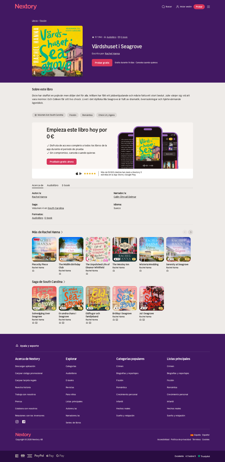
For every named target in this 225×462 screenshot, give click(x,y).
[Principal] (208, 6)
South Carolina (56, 208)
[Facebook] (24, 422)
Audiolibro (37, 217)
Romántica (87, 115)
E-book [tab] (66, 185)
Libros (35, 21)
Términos (196, 439)
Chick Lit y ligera (106, 115)
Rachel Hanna (112, 53)
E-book (48, 217)
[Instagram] (17, 422)
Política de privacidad (181, 439)
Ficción (43, 21)
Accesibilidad (163, 439)
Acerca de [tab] (37, 185)
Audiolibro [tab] (52, 185)
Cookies (206, 439)
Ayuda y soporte (29, 346)
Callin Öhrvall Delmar (125, 196)
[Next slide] (190, 232)
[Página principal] (87, 7)
